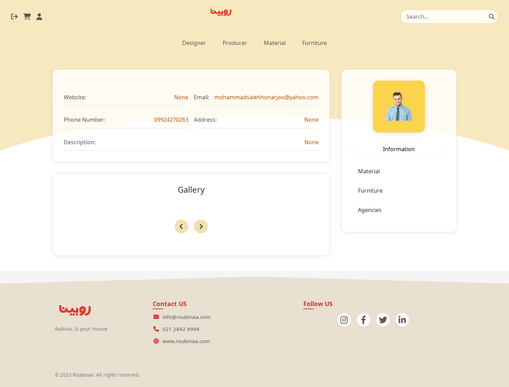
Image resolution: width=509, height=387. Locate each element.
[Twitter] (383, 320)
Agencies (370, 210)
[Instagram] (344, 320)
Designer (194, 43)
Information (399, 149)
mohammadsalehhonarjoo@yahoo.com (266, 97)
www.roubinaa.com (186, 341)
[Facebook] (363, 320)
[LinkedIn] (402, 320)
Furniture (314, 43)
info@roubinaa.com (186, 316)
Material (275, 43)
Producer (235, 43)
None (181, 97)
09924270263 (171, 119)
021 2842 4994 (180, 328)
